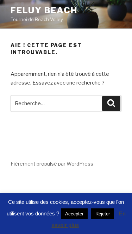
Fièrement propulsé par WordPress (52, 164)
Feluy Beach (44, 10)
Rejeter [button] (102, 213)
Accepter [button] (74, 213)
